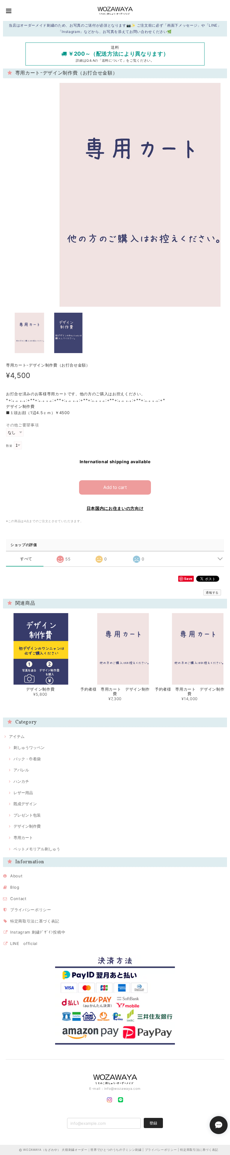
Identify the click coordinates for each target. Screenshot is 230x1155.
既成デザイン (25, 803)
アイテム (17, 736)
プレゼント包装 (27, 815)
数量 (9, 446)
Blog (14, 887)
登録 (153, 1123)
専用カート (23, 837)
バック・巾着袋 (27, 758)
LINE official (23, 943)
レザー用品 (23, 792)
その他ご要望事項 (22, 425)
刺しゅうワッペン (29, 747)
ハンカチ (21, 781)
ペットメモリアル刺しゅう (36, 849)
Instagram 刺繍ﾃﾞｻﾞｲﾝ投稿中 (37, 932)
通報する (212, 592)
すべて (26, 559)
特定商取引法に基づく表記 (34, 921)
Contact (18, 898)
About (16, 875)
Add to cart (115, 487)
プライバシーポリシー (30, 909)
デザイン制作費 (27, 826)
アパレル (21, 770)
